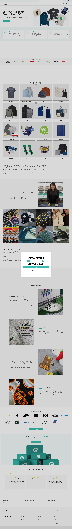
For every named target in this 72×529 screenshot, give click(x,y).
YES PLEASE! (36, 267)
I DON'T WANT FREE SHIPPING (36, 270)
